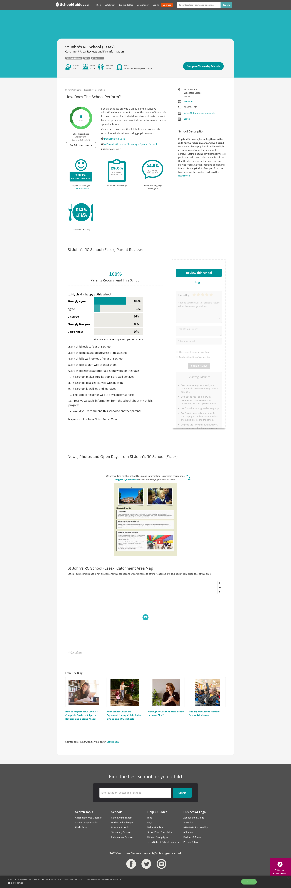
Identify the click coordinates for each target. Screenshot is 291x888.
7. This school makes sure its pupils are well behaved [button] (101, 376)
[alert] (145, 882)
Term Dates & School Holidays (163, 842)
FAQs (149, 822)
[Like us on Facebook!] (130, 864)
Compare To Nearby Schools (203, 66)
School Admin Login (121, 817)
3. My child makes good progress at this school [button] (97, 352)
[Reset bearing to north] (219, 592)
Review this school (199, 273)
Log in (199, 282)
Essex (187, 118)
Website (188, 101)
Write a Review (155, 827)
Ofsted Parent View (81, 188)
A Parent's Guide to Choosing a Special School (130, 144)
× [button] (288, 878)
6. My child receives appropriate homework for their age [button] (103, 371)
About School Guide (193, 817)
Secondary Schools (121, 832)
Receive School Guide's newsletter (194, 357)
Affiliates (188, 832)
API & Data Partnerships (195, 827)
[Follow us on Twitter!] (145, 864)
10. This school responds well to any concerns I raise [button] (101, 395)
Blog (149, 817)
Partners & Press (192, 837)
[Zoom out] (219, 587)
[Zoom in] (219, 583)
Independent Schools (122, 837)
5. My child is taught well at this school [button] (92, 364)
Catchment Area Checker (88, 817)
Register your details (126, 479)
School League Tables (86, 822)
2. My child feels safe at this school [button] (89, 346)
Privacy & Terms (191, 842)
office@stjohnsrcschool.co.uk (199, 112)
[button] (81, 119)
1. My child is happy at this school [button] (89, 294)
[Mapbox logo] (75, 652)
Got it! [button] (249, 882)
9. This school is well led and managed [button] (92, 388)
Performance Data (114, 138)
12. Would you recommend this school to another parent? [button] (104, 411)
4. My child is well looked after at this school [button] (95, 358)
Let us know (113, 741)
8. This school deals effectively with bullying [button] (95, 383)
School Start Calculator (159, 832)
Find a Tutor (81, 827)
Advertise (188, 822)
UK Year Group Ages (157, 837)
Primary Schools (120, 827)
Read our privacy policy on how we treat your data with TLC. (96, 879)
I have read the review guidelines (193, 352)
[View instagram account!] (161, 864)
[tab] (115, 294)
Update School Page (122, 822)
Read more (184, 175)
